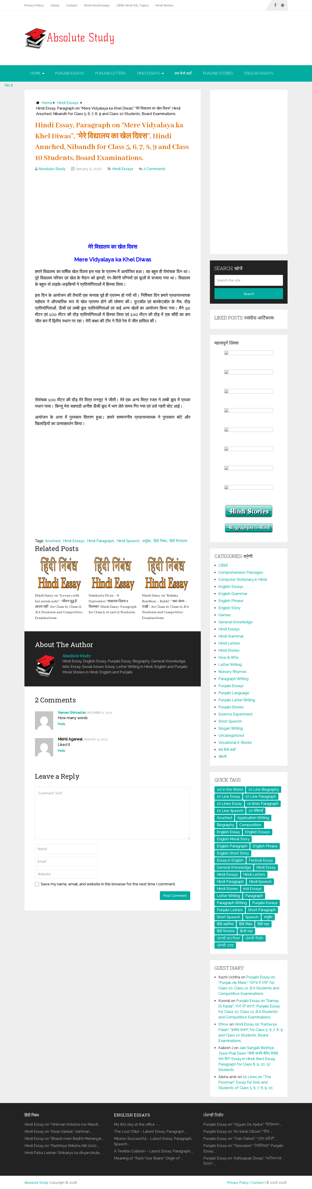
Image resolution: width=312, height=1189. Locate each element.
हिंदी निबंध (160, 541)
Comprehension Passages (240, 572)
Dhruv (223, 1024)
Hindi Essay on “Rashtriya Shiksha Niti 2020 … (61, 1145)
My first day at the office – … (137, 1124)
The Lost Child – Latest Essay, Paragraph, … (150, 1131)
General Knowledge (235, 622)
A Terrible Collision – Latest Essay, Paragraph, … (153, 1151)
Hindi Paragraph (100, 541)
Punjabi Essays (69, 73)
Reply (61, 724)
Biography (225, 825)
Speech (252, 917)
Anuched (52, 541)
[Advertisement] (112, 208)
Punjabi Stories (218, 73)
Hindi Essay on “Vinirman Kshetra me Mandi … (62, 1124)
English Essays (258, 73)
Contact (71, 5)
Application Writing (253, 818)
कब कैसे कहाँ (183, 73)
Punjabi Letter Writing (236, 700)
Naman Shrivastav (72, 712)
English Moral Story (233, 839)
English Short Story (233, 853)
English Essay (228, 832)
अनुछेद (146, 541)
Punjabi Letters (110, 73)
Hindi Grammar (231, 636)
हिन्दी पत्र (246, 931)
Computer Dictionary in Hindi (242, 579)
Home (35, 73)
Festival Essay (261, 860)
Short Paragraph (262, 910)
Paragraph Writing (233, 679)
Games (224, 615)
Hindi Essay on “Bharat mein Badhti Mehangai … (64, 1138)
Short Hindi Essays (97, 5)
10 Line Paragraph (260, 796)
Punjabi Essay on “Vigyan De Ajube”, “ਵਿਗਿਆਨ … (242, 1124)
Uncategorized (231, 735)
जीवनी (222, 757)
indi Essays (252, 888)
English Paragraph (232, 846)
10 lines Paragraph (262, 803)
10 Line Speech (230, 811)
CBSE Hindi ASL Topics (132, 5)
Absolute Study (36, 1182)
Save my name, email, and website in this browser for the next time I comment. (108, 884)
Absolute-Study (52, 169)
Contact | (258, 1182)
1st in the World (230, 789)
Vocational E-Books (235, 742)
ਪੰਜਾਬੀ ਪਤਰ (225, 945)
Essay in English (230, 860)
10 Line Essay (228, 796)
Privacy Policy (34, 5)
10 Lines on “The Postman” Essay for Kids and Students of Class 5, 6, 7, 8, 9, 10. (245, 1082)
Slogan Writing (230, 728)
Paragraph (254, 896)
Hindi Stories (164, 5)
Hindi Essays (148, 73)
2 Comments (154, 169)
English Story (229, 608)
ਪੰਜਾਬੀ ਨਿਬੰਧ (254, 938)
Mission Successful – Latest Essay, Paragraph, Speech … (153, 1141)
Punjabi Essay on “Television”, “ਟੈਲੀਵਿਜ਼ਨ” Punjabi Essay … (243, 1148)
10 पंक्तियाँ (256, 811)
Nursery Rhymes (232, 671)
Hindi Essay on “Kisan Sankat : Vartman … (58, 1131)
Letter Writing (230, 664)
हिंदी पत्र (263, 924)
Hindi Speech (128, 541)
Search (249, 294)
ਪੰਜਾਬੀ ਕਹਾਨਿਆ (228, 938)
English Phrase (230, 601)
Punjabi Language (233, 693)
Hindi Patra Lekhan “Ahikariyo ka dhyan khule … (63, 1153)
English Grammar (232, 594)
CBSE (223, 565)
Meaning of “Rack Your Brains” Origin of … (148, 1158)
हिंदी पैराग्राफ (178, 541)
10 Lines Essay (229, 803)
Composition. (250, 825)
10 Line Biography (263, 789)
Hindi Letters (229, 643)
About (55, 5)
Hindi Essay (266, 867)
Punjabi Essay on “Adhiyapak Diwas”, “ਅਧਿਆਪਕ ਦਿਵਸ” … (242, 1161)
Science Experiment (235, 714)
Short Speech (230, 721)
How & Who (228, 657)
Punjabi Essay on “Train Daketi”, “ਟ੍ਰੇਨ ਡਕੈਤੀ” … (240, 1138)
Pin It (9, 85)
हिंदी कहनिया (225, 924)
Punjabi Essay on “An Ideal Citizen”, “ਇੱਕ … (237, 1131)
